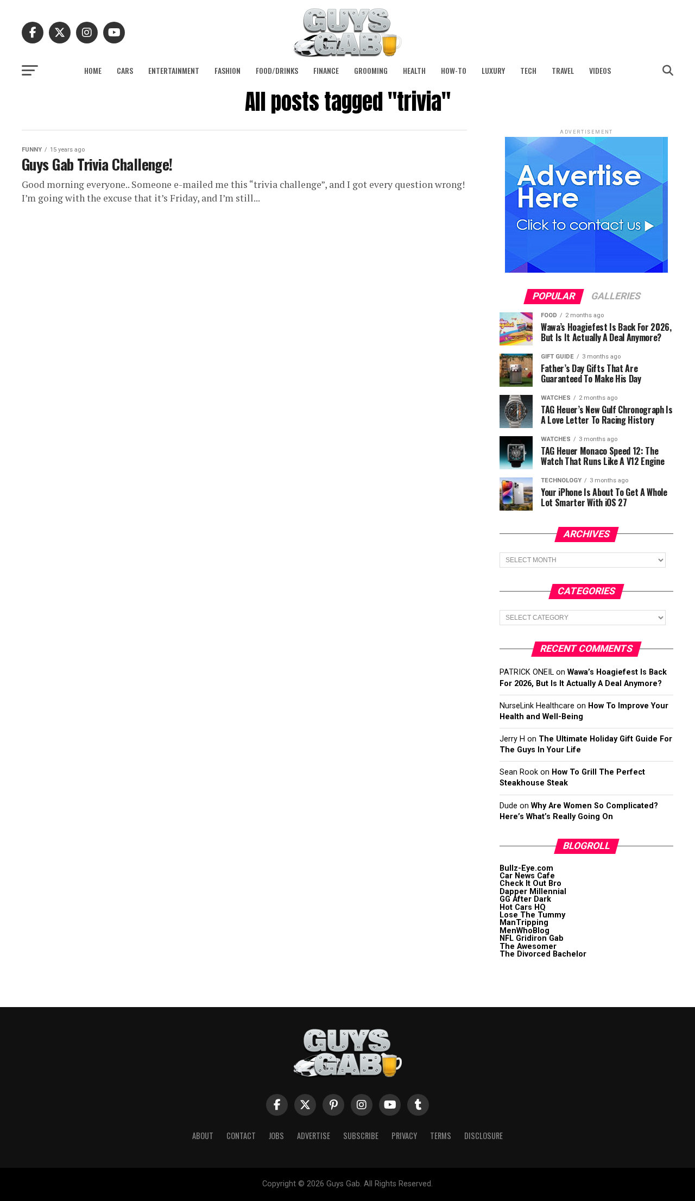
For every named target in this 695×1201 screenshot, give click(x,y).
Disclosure (483, 1135)
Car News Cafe (527, 876)
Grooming (371, 70)
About (202, 1135)
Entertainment (173, 70)
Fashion (227, 70)
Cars (125, 70)
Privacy (404, 1135)
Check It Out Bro (530, 883)
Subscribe (360, 1135)
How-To (453, 70)
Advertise (313, 1135)
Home (93, 70)
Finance (326, 70)
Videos (600, 70)
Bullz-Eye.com (526, 868)
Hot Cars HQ (523, 907)
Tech (528, 70)
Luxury (493, 70)
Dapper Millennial (533, 891)
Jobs (276, 1135)
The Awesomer (528, 946)
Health (414, 70)
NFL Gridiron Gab (532, 938)
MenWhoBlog (524, 930)
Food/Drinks (277, 70)
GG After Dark (525, 899)
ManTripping (524, 922)
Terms (440, 1135)
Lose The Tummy (532, 915)
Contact (241, 1135)
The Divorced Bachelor (543, 954)
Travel (563, 70)
